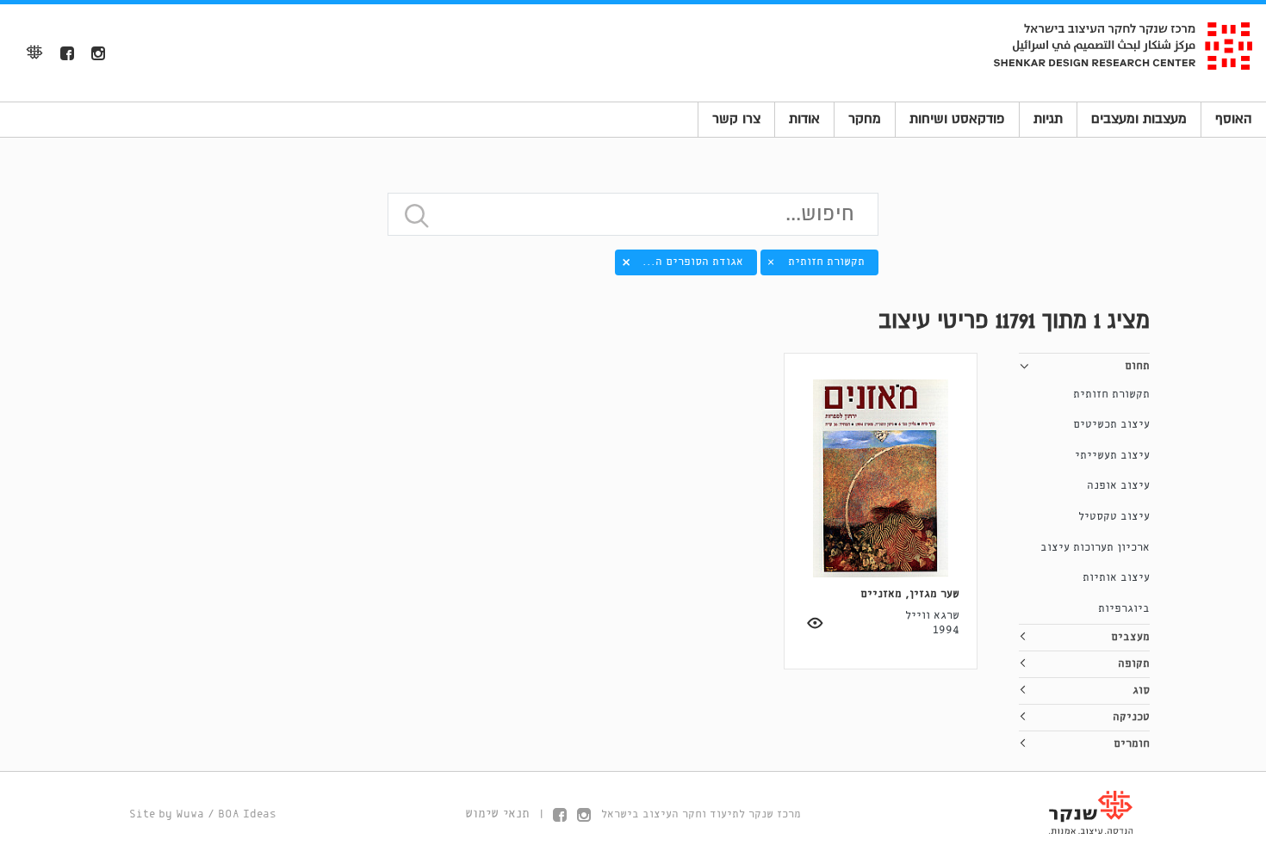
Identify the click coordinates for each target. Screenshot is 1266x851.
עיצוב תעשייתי (1112, 455)
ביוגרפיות (1124, 608)
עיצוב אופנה (1118, 485)
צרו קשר (736, 118)
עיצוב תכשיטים (1111, 424)
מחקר (864, 118)
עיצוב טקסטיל (1114, 516)
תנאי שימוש (497, 814)
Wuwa (190, 814)
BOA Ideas (247, 814)
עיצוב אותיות (1116, 577)
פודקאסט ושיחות (957, 118)
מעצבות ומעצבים (1139, 118)
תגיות (1048, 118)
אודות (804, 118)
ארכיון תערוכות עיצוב (1095, 547)
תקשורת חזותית (1111, 394)
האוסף (1233, 118)
